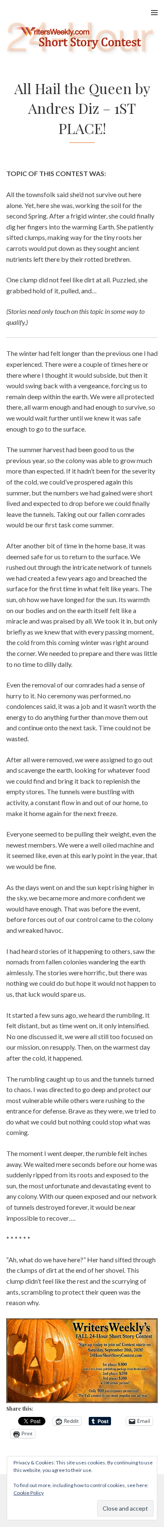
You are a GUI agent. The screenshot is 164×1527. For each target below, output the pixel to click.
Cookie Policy (28, 1493)
